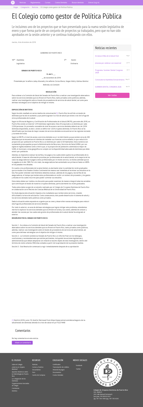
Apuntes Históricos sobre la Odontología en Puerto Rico (20, 374)
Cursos (47, 3)
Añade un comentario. (22, 343)
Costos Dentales (61, 3)
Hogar (15, 7)
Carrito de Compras (38, 375)
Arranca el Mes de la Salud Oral (107, 56)
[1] (57, 113)
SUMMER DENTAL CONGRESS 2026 (108, 87)
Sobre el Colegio (17, 364)
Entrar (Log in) (93, 3)
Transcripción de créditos (61, 367)
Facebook (78, 365)
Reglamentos (35, 3)
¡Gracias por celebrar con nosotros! (108, 63)
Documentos (36, 370)
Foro (33, 372)
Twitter (78, 369)
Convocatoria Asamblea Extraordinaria (109, 80)
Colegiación (25, 7)
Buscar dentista (77, 3)
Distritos (14, 391)
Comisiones (15, 388)
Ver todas (112, 95)
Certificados (56, 364)
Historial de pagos (58, 370)
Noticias (22, 3)
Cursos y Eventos (37, 367)
